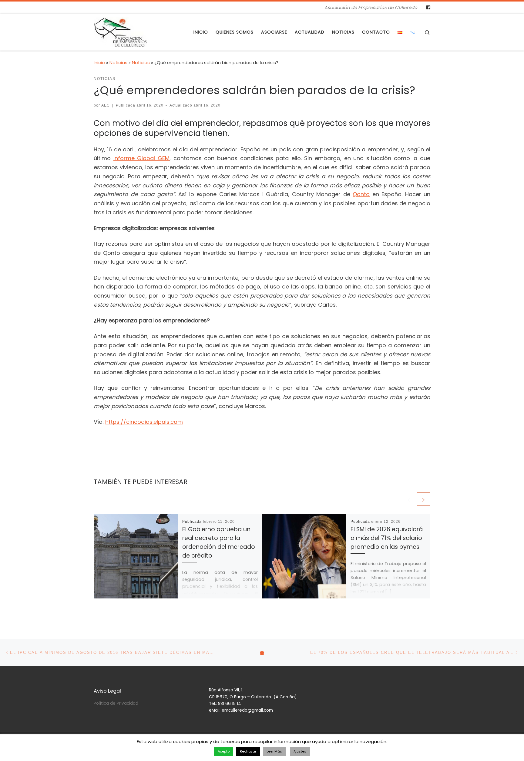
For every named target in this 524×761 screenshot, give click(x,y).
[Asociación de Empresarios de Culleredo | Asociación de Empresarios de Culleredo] (120, 31)
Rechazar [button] (248, 751)
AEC (105, 105)
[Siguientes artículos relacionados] (423, 499)
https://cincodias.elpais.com (144, 422)
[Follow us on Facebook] (428, 7)
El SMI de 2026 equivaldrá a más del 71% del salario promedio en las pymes (387, 538)
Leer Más (274, 751)
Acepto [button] (224, 751)
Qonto (361, 194)
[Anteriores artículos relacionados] (408, 499)
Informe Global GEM (141, 158)
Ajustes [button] (300, 751)
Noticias (118, 63)
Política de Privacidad (116, 703)
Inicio (99, 63)
